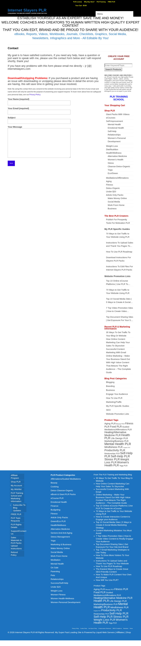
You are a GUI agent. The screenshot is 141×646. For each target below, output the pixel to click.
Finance (54, 506)
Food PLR (116, 426)
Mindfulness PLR (113, 447)
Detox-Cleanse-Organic (62, 490)
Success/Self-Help (59, 583)
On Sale (54, 567)
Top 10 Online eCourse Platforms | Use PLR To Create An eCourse (117, 283)
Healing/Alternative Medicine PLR (115, 434)
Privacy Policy (35, 95)
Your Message (15, 127)
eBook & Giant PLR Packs (63, 494)
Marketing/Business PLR (116, 441)
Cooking (55, 486)
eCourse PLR (57, 498)
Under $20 (56, 587)
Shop (128, 632)
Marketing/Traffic (114, 402)
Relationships (57, 579)
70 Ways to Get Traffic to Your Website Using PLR (117, 235)
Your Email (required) (18, 108)
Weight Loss (56, 591)
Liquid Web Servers (105, 632)
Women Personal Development (65, 602)
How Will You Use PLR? (107, 580)
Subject (11, 117)
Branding (110, 386)
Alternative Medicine (60, 529)
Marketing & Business (61, 544)
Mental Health (57, 564)
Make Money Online (60, 548)
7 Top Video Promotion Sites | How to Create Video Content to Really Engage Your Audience (119, 310)
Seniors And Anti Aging (61, 533)
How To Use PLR (114, 398)
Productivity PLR (114, 450)
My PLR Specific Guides (117, 229)
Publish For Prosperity (116, 219)
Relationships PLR (112, 453)
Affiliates (120, 632)
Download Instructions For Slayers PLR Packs (118, 259)
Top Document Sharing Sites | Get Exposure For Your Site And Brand (119, 319)
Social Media (57, 552)
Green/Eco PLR (58, 521)
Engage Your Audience (117, 394)
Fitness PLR (121, 589)
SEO (108, 410)
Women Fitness (58, 594)
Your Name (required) (18, 99)
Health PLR (101, 600)
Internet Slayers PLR (27, 10)
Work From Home (59, 556)
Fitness (54, 513)
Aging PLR (110, 423)
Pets (53, 575)
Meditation (55, 560)
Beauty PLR (120, 424)
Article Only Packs (59, 517)
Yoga (53, 540)
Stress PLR (112, 459)
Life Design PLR (119, 438)
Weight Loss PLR (104, 619)
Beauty (54, 483)
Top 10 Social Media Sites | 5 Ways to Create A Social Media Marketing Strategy (119, 301)
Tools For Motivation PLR (118, 223)
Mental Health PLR (117, 444)
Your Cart (81, 5)
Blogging (110, 382)
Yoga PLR (123, 466)
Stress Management (60, 537)
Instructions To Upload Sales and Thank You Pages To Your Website (119, 245)
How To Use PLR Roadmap (119, 252)
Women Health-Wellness (62, 598)
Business (110, 390)
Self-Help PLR (120, 456)
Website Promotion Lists (117, 276)
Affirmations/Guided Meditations (66, 479)
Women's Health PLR (116, 464)
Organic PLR (126, 447)
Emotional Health (59, 502)
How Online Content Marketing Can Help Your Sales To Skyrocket (118, 342)
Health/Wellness (58, 525)
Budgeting (55, 510)
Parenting (55, 571)
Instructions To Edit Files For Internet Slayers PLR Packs (119, 268)
